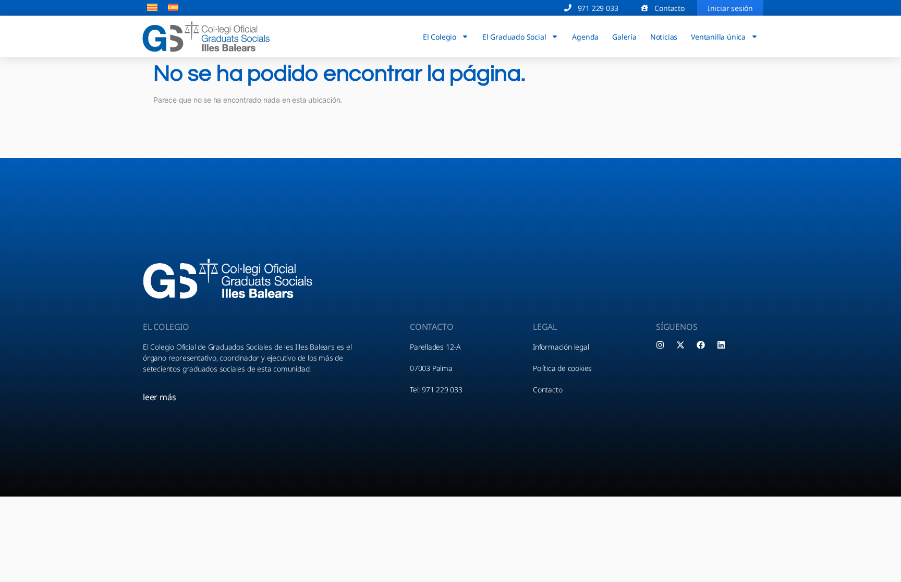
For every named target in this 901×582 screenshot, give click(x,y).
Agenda (585, 36)
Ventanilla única (718, 36)
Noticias (663, 36)
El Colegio (439, 36)
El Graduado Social (514, 36)
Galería (624, 36)
